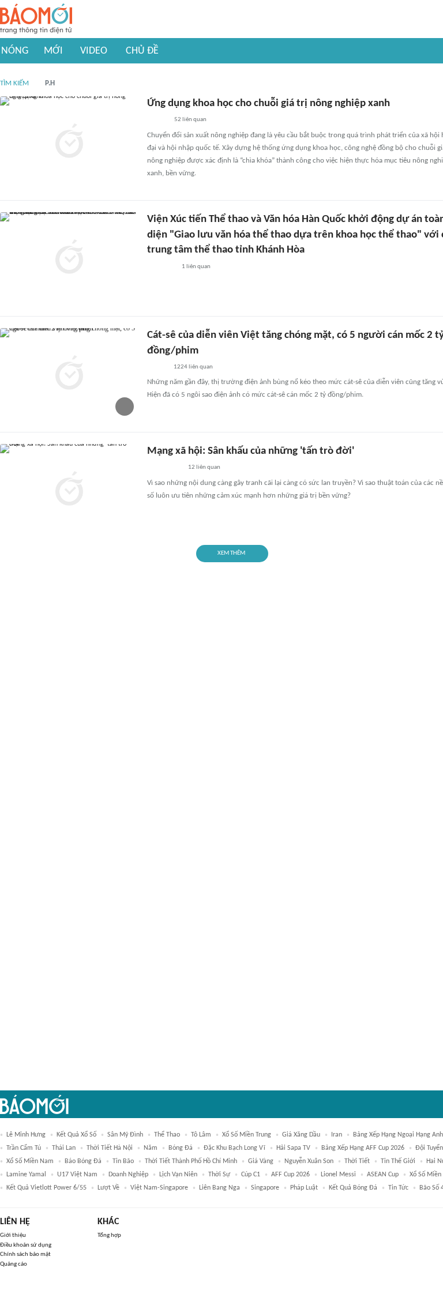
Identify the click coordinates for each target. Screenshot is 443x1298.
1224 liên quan (193, 367)
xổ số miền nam (30, 1161)
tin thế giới (398, 1161)
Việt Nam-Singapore (159, 1187)
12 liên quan (204, 467)
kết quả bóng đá (353, 1187)
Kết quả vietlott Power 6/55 (46, 1187)
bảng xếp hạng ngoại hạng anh (398, 1134)
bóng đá (180, 1148)
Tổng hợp (109, 1235)
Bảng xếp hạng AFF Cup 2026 (362, 1148)
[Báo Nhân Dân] (157, 120)
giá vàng (260, 1161)
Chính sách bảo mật (25, 1254)
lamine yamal (26, 1174)
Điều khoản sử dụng (25, 1245)
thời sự (219, 1174)
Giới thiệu (13, 1235)
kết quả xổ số (76, 1134)
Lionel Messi (338, 1174)
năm (150, 1148)
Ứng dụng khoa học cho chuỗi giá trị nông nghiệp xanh (268, 103)
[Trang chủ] (36, 19)
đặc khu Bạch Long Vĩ (234, 1148)
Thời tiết (357, 1161)
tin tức (398, 1187)
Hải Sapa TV (293, 1148)
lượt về (108, 1187)
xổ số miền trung (246, 1134)
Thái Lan (64, 1148)
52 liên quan (190, 119)
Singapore (265, 1187)
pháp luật (304, 1187)
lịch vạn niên (178, 1174)
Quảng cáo (13, 1264)
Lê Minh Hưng (26, 1134)
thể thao (167, 1134)
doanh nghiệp (128, 1174)
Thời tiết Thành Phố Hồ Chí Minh (191, 1161)
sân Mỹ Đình (125, 1134)
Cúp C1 (250, 1174)
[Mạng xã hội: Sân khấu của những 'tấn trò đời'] (69, 490)
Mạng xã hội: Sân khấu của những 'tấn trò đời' (250, 451)
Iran (336, 1134)
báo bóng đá (83, 1161)
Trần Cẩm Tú (23, 1148)
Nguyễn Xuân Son (308, 1161)
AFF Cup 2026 (290, 1174)
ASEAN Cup (383, 1174)
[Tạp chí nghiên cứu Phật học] (164, 468)
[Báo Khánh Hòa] (161, 267)
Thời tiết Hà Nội (110, 1148)
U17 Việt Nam (77, 1174)
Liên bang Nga (219, 1187)
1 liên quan (196, 267)
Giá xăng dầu (301, 1134)
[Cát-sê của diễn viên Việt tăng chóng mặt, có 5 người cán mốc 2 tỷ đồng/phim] (69, 374)
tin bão (123, 1161)
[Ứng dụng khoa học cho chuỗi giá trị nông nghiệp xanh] (69, 142)
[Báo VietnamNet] (157, 367)
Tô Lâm (201, 1134)
